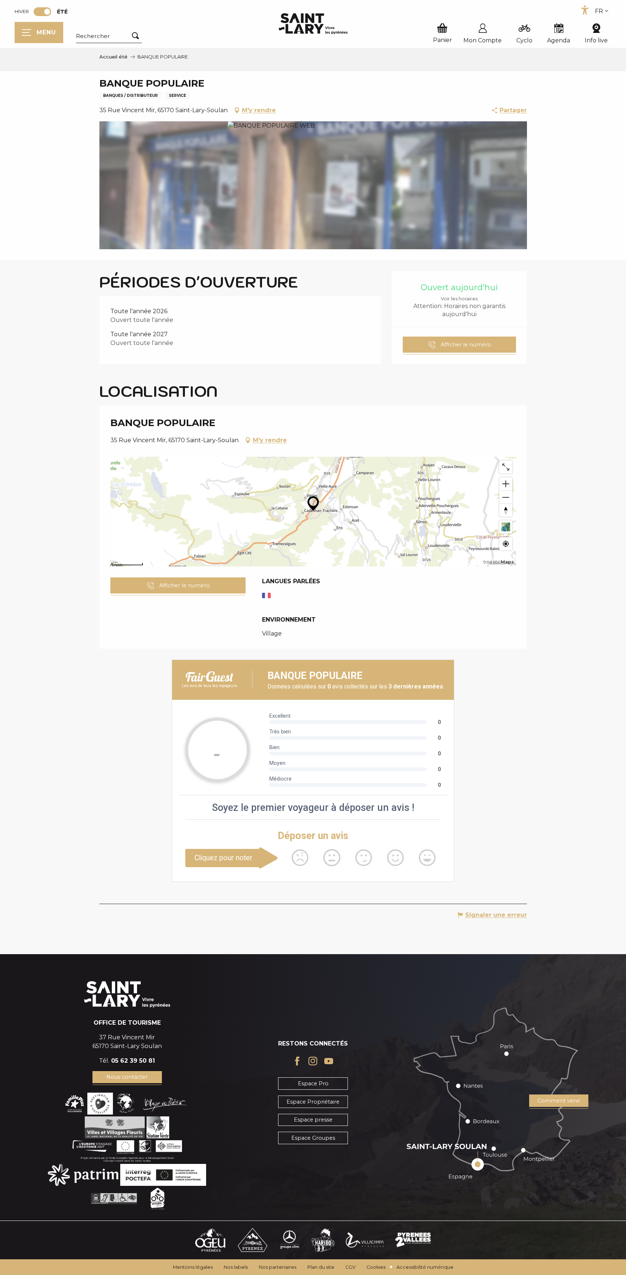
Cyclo (524, 40)
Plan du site (320, 1267)
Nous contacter (127, 1077)
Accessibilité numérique (425, 1267)
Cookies (376, 1267)
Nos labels (236, 1267)
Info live (596, 40)
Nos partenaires (277, 1267)
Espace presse (313, 1119)
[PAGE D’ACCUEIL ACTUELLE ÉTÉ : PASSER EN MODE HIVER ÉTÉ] (42, 11)
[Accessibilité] (585, 10)
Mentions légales (193, 1267)
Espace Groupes (313, 1138)
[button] (109, 36)
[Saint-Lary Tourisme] (313, 24)
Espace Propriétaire (313, 1101)
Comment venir (559, 1100)
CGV (350, 1267)
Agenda (558, 40)
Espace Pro (313, 1083)
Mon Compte (482, 40)
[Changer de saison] (45, 11)
